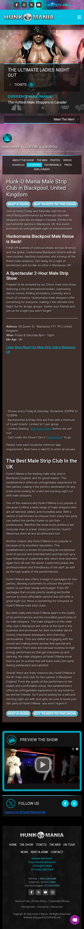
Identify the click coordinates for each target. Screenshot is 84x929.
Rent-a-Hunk (54, 437)
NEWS (24, 852)
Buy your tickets (41, 429)
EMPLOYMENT (42, 169)
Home (13, 844)
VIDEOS (67, 160)
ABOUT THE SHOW (23, 160)
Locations (31, 146)
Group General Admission (42, 862)
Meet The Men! (64, 119)
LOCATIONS (34, 164)
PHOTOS (55, 160)
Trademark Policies (58, 901)
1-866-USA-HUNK (47, 878)
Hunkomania (11, 146)
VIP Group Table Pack (42, 869)
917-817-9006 (48, 882)
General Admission (42, 858)
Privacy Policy (38, 901)
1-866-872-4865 (57, 5)
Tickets (20, 84)
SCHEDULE (18, 164)
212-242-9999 (52, 885)
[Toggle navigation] (79, 17)
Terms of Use (22, 901)
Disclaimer (43, 906)
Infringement (28, 906)
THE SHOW (26, 844)
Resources (57, 906)
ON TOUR (69, 844)
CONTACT (57, 852)
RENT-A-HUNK (39, 852)
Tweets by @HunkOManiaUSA (24, 812)
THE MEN (42, 160)
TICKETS (41, 844)
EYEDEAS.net (53, 917)
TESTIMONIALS (52, 164)
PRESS (68, 164)
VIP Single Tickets (42, 866)
